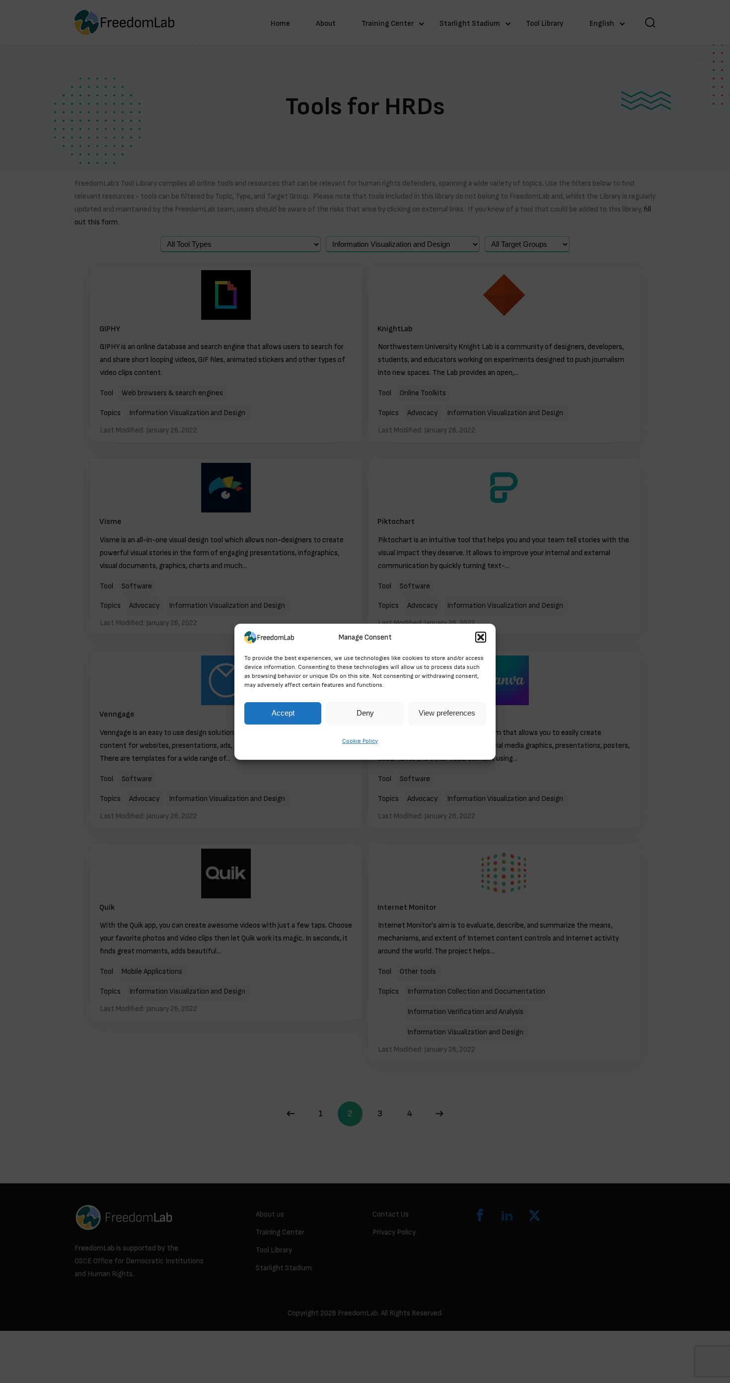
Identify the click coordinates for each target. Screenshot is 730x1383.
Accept (283, 713)
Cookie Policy (360, 741)
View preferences (447, 713)
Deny (365, 713)
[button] (481, 638)
